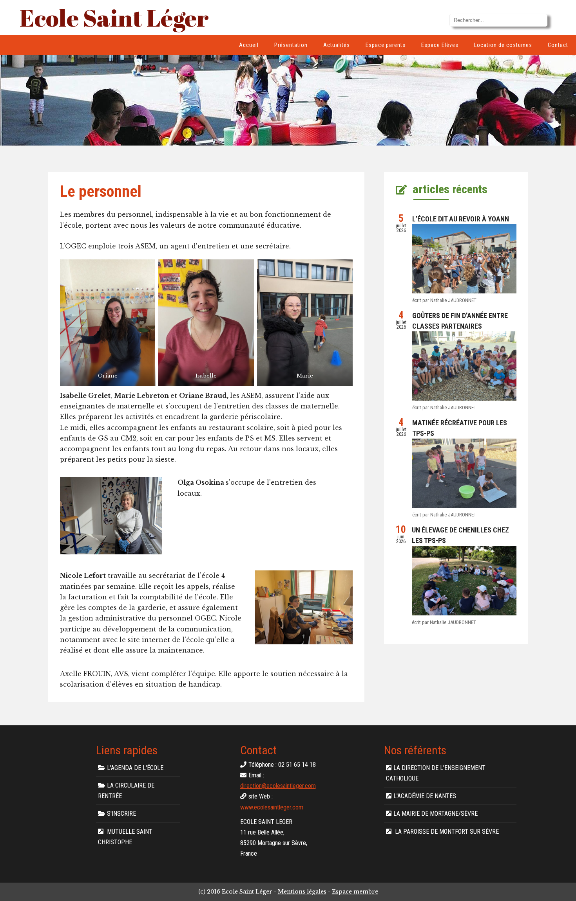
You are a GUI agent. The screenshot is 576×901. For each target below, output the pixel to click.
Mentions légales (302, 891)
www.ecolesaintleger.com (271, 807)
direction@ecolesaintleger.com (278, 785)
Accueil (249, 45)
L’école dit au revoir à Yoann (460, 219)
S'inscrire (121, 813)
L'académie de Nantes (424, 796)
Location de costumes (503, 45)
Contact (558, 45)
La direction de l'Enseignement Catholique (435, 773)
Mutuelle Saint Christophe (125, 837)
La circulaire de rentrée (126, 791)
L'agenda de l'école (135, 768)
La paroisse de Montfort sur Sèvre (446, 831)
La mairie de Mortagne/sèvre (435, 813)
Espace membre (355, 891)
